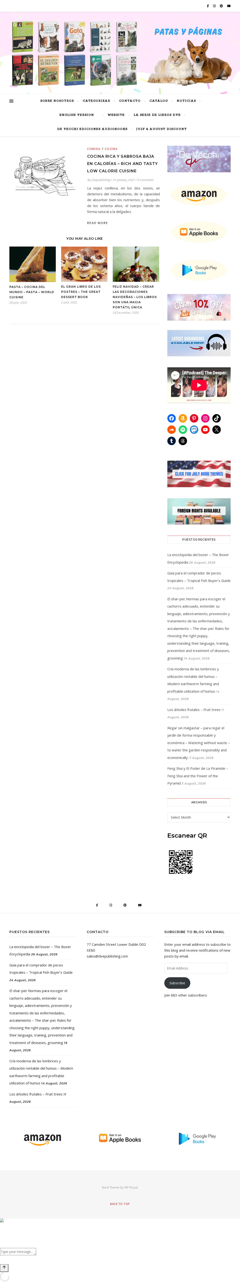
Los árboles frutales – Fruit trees (194, 709)
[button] (120, 1227)
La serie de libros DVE (157, 115)
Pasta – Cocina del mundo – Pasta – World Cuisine (31, 292)
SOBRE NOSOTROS (57, 101)
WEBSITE (116, 115)
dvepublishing (101, 180)
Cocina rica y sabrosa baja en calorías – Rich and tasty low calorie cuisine (122, 163)
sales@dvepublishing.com (107, 956)
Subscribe (177, 983)
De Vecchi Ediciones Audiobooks (92, 129)
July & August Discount (161, 129)
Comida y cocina (102, 149)
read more (97, 223)
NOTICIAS (186, 101)
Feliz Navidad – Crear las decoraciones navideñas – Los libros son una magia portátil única (135, 297)
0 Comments (145, 180)
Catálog (159, 101)
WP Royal (131, 1187)
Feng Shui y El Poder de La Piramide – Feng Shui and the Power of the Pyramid (197, 775)
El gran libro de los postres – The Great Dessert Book (81, 292)
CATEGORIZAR (96, 101)
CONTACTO (130, 101)
